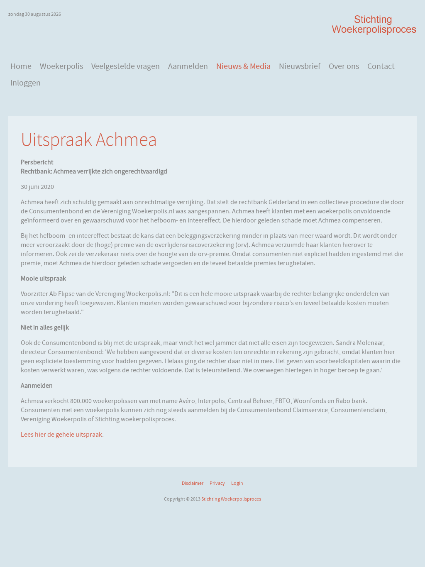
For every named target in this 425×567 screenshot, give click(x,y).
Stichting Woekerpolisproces (231, 499)
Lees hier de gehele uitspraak (61, 434)
